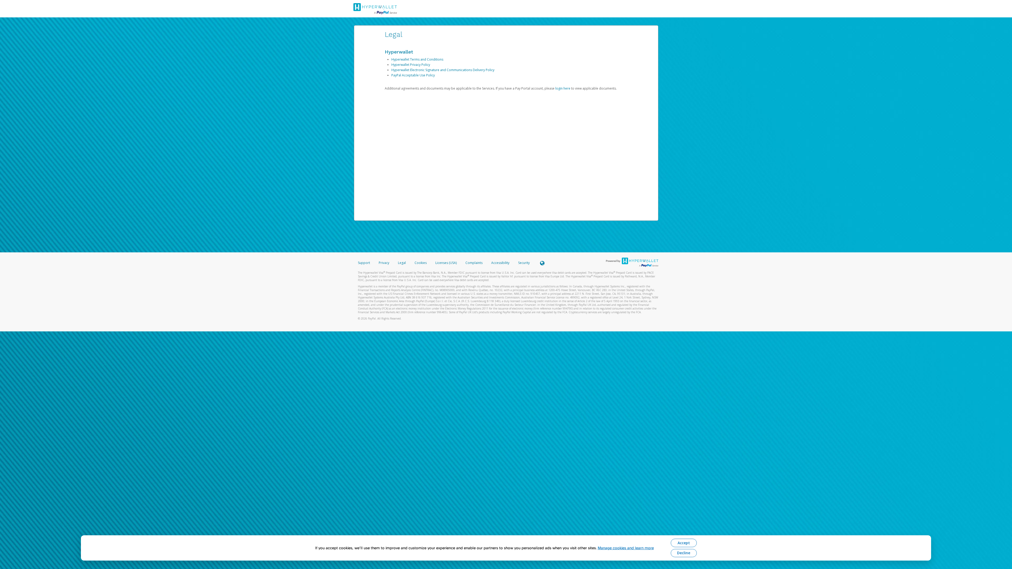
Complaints (474, 263)
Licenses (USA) (446, 263)
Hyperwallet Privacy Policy (410, 64)
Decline (683, 552)
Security (524, 263)
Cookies (421, 263)
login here (562, 88)
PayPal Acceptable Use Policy (413, 75)
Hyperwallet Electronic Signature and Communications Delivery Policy (442, 70)
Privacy (384, 263)
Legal (402, 263)
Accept (684, 542)
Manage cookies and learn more (626, 548)
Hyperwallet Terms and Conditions (417, 59)
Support (364, 263)
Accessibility (500, 263)
